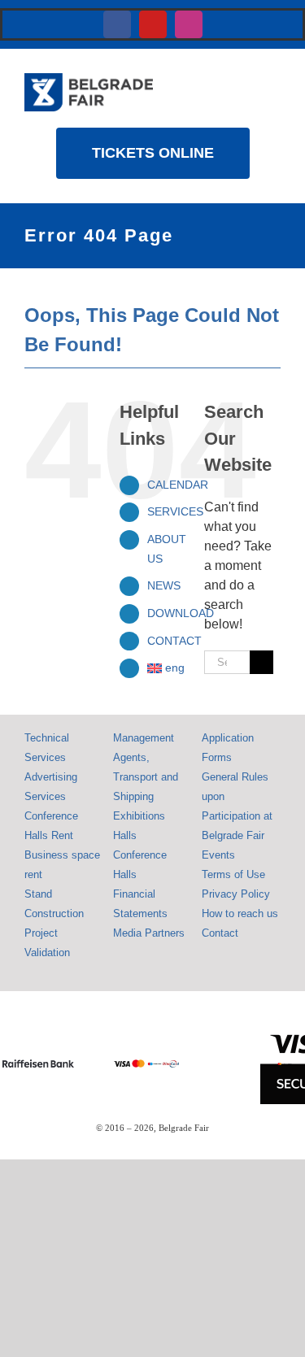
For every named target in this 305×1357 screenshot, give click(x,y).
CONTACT (174, 640)
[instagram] (189, 24)
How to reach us (240, 913)
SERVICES (175, 511)
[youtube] (153, 24)
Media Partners (149, 933)
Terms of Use (233, 874)
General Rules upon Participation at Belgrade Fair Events (237, 816)
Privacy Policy (236, 894)
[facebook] (117, 24)
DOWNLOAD (180, 613)
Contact (220, 933)
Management (143, 738)
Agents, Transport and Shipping (145, 776)
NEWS (164, 585)
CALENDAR (177, 484)
